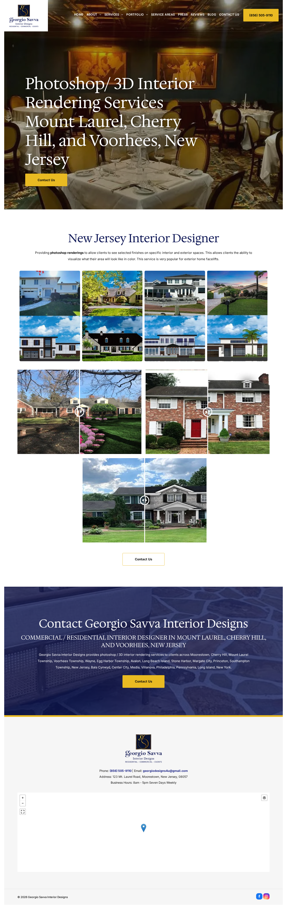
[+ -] (143, 832)
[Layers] (264, 798)
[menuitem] (77, 14)
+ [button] (22, 798)
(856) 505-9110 (121, 770)
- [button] (22, 803)
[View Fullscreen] (22, 811)
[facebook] (259, 897)
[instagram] (266, 897)
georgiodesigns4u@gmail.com (165, 770)
